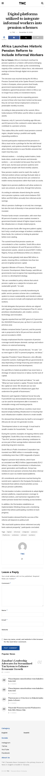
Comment (6, 583)
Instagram (6, 743)
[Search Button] (42, 3)
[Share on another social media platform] (37, 37)
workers (32, 535)
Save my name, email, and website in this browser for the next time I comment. (23, 640)
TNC (13, 32)
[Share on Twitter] (26, 37)
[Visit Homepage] (22, 3)
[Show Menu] (3, 3)
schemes (15, 535)
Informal (17, 532)
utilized (23, 535)
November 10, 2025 (26, 32)
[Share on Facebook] (14, 37)
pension (34, 532)
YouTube (5, 749)
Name (5, 610)
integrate (25, 532)
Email (5, 620)
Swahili (26, 733)
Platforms (6, 535)
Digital (9, 532)
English (4, 733)
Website (5, 630)
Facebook (6, 753)
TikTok (4, 746)
